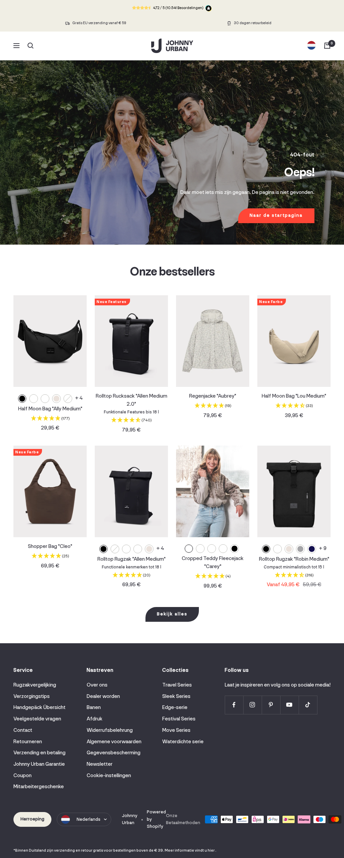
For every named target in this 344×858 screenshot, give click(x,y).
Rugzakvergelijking (34, 685)
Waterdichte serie (183, 742)
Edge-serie (174, 707)
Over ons (97, 685)
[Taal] (311, 45)
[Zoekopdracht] (31, 46)
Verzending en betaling (39, 753)
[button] (50, 419)
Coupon (22, 775)
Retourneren (27, 742)
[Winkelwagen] (327, 46)
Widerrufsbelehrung (110, 730)
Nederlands (88, 819)
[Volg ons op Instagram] (252, 705)
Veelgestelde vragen (37, 719)
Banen (94, 707)
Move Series (176, 730)
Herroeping (32, 819)
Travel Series (177, 685)
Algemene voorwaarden (114, 742)
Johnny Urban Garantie (39, 764)
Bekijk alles (172, 614)
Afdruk (94, 719)
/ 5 (178, 8)
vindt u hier (205, 851)
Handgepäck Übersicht (39, 707)
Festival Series (179, 719)
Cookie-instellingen (109, 775)
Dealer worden (103, 696)
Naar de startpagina (276, 215)
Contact (22, 730)
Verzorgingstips (31, 696)
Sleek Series (176, 696)
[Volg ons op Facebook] (234, 705)
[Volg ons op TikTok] (308, 705)
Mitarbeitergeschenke (38, 787)
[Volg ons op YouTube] (289, 705)
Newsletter (100, 764)
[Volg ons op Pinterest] (271, 705)
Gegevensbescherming (113, 753)
